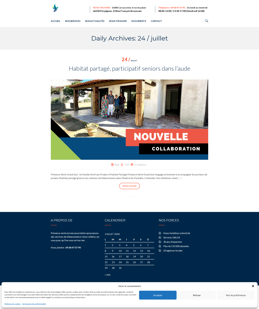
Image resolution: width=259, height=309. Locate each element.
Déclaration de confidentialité (34, 304)
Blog (117, 164)
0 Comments (140, 164)
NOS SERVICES (72, 21)
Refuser (197, 295)
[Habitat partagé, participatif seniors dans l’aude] (129, 119)
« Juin (107, 274)
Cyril (127, 164)
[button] (253, 286)
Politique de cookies (12, 304)
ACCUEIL (55, 21)
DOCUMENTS (138, 21)
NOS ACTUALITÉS (94, 21)
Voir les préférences (236, 295)
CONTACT (156, 21)
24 (120, 262)
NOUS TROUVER (118, 21)
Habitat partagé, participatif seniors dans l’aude (129, 68)
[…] (179, 178)
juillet (129, 60)
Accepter (157, 295)
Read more (129, 186)
